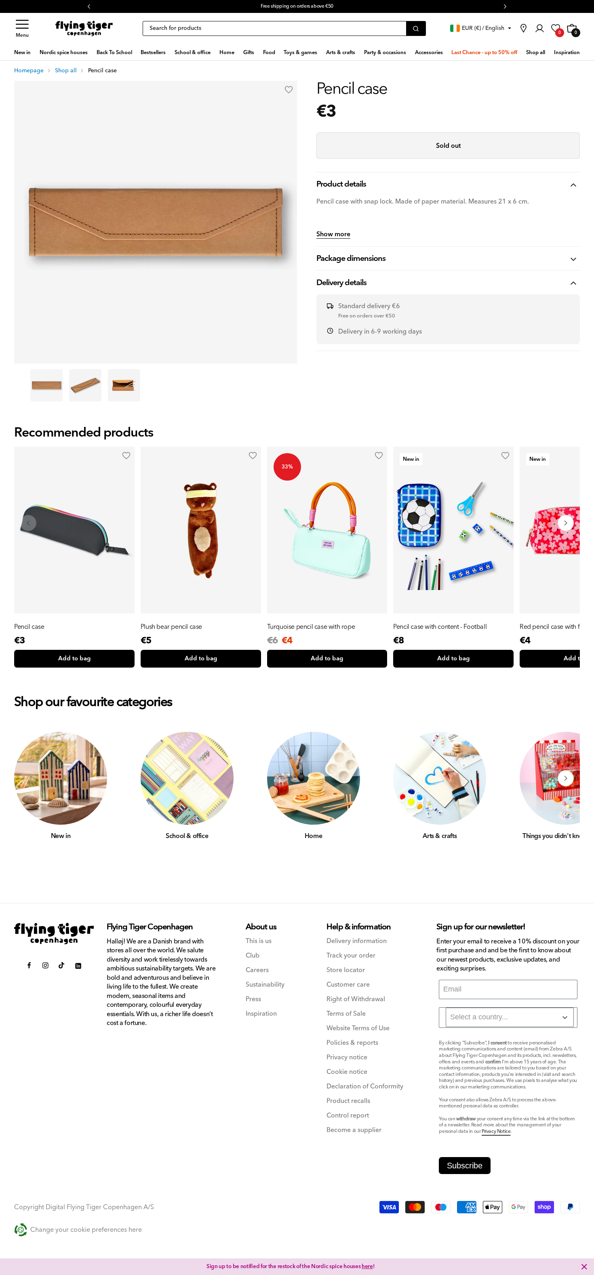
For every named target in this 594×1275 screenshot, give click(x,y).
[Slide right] (566, 778)
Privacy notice (346, 1057)
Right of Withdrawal (355, 999)
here (367, 1266)
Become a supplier (353, 1130)
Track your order (350, 956)
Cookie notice (346, 1072)
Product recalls (348, 1101)
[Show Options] (565, 1017)
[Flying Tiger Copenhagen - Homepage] (84, 28)
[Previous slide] (28, 523)
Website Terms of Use (358, 1028)
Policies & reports (352, 1043)
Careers (257, 970)
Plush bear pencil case (171, 627)
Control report (347, 1115)
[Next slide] (566, 523)
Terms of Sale (346, 1014)
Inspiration (261, 1014)
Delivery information (356, 941)
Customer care (348, 985)
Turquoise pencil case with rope (311, 627)
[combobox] (510, 1017)
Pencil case (29, 627)
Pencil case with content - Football (440, 627)
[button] (22, 28)
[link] (523, 28)
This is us (259, 941)
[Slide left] (28, 778)
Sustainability (265, 985)
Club (252, 956)
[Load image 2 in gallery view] (85, 385)
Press (253, 999)
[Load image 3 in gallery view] (124, 385)
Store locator (345, 970)
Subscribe (464, 1165)
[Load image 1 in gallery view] (46, 385)
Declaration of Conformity (364, 1086)
